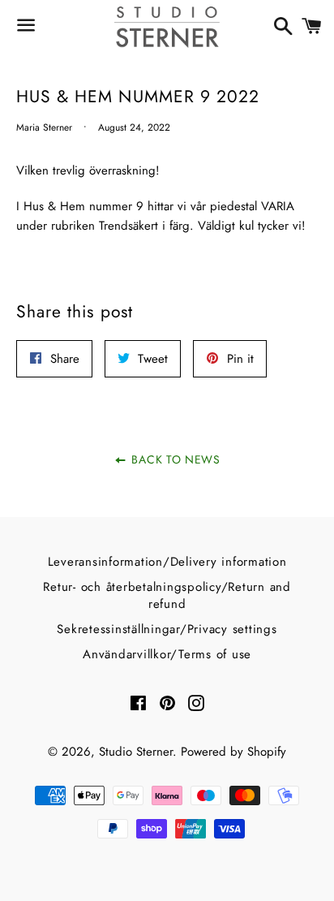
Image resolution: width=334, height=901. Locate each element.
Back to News (174, 459)
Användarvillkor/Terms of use (167, 654)
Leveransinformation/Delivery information (167, 562)
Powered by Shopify (233, 752)
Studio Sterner (136, 752)
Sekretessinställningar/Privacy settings (166, 629)
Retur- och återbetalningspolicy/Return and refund (167, 595)
